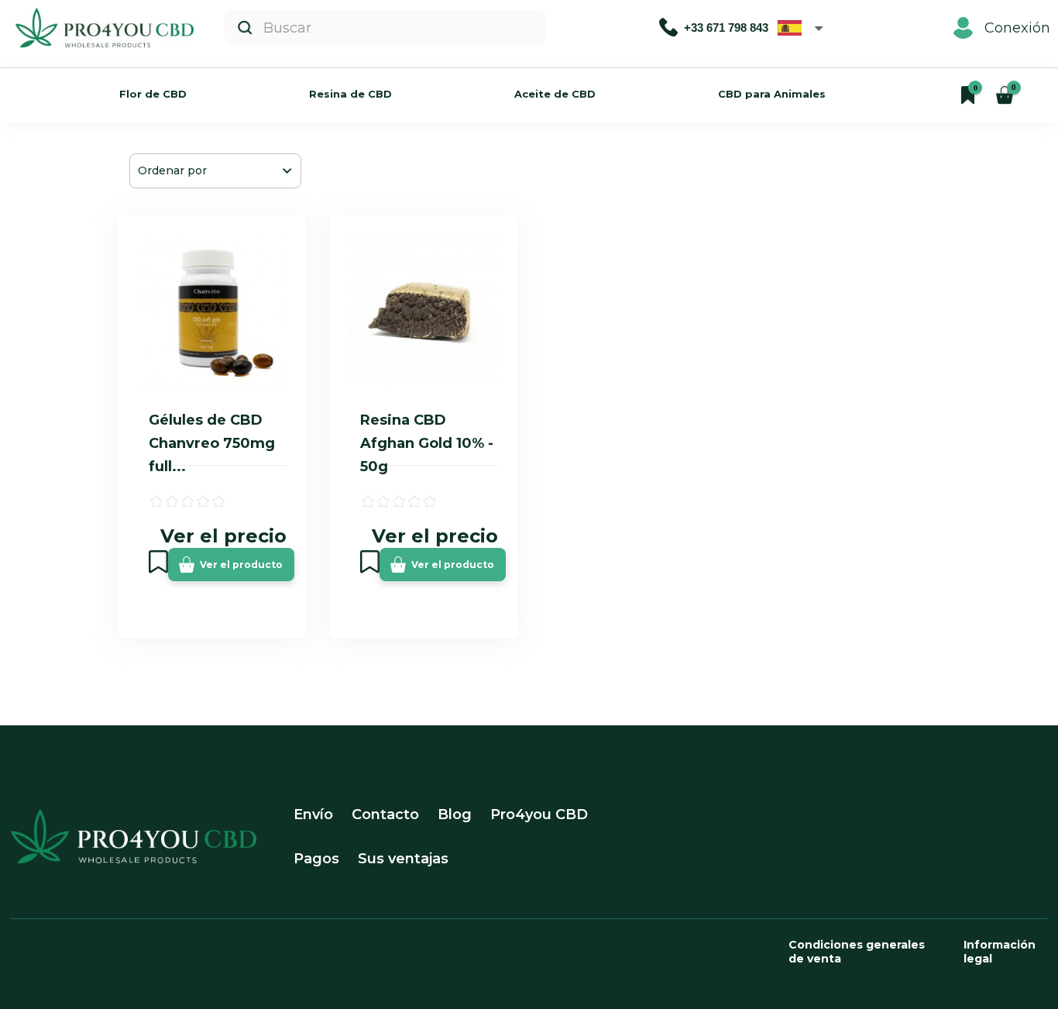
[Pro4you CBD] (104, 28)
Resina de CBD (350, 94)
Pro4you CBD (539, 814)
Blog (455, 814)
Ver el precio (223, 536)
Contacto (385, 814)
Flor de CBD (153, 94)
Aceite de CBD (555, 94)
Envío (313, 814)
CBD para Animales (772, 94)
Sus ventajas (403, 858)
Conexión (1017, 27)
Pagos (316, 858)
